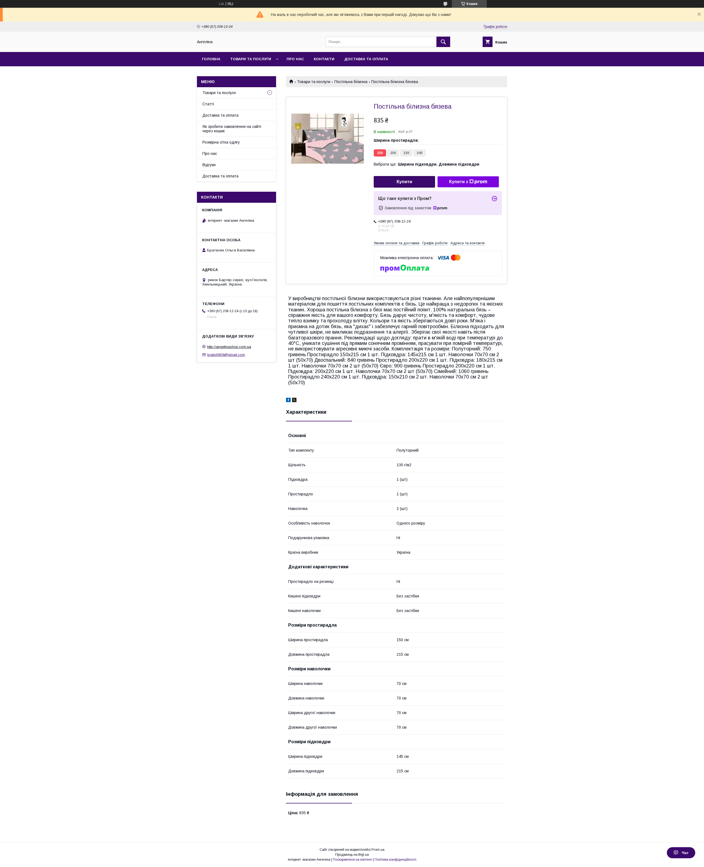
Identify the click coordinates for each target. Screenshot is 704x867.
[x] (294, 401)
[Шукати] (443, 42)
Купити (404, 181)
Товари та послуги (250, 59)
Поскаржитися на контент (352, 859)
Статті (208, 104)
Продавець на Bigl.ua (352, 855)
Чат (685, 852)
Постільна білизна (350, 81)
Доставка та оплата (366, 59)
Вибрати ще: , (426, 164)
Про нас (295, 59)
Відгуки (209, 165)
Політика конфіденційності (395, 859)
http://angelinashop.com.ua (229, 347)
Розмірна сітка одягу (221, 142)
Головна (211, 59)
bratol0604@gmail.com (226, 355)
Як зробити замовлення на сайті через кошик (231, 128)
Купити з (458, 181)
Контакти (324, 59)
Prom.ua (378, 850)
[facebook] (288, 401)
